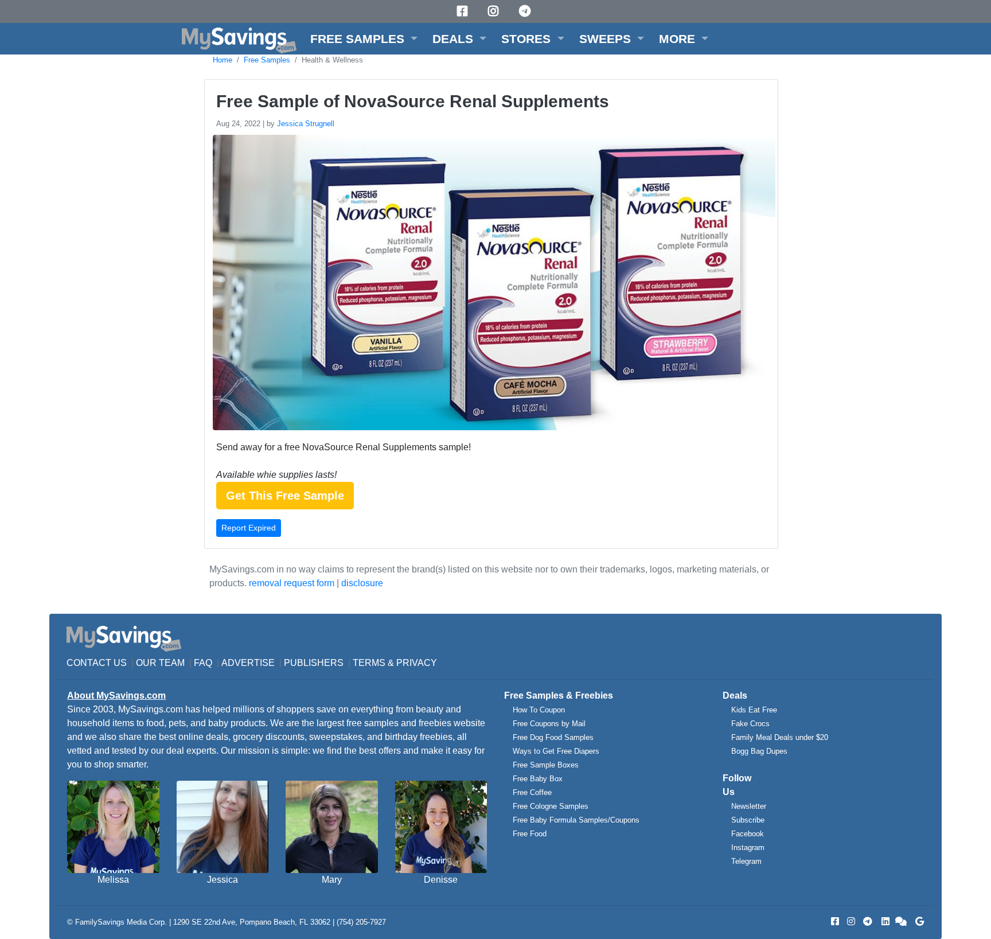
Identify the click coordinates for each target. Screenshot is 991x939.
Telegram (746, 861)
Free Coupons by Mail (549, 723)
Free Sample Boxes (546, 765)
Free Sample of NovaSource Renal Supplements (412, 101)
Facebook (747, 833)
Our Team (160, 663)
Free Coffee (532, 792)
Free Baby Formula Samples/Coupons (576, 820)
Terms (369, 663)
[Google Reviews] (917, 921)
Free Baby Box (538, 778)
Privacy (416, 663)
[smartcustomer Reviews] (901, 921)
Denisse (441, 880)
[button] (364, 38)
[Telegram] (526, 11)
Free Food (530, 833)
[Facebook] (464, 11)
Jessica (222, 880)
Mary (332, 880)
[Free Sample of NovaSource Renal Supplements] (493, 285)
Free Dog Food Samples (553, 737)
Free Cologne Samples (550, 806)
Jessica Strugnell (305, 123)
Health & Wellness (332, 60)
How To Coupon (539, 710)
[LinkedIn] (884, 921)
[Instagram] (495, 11)
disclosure (362, 583)
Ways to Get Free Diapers (556, 751)
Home (222, 60)
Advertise (248, 663)
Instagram (747, 847)
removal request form (291, 583)
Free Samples (267, 60)
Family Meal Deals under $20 (779, 737)
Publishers (314, 663)
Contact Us (97, 663)
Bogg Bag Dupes (759, 751)
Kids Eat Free (754, 710)
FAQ (203, 663)
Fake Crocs (750, 723)
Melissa (113, 880)
